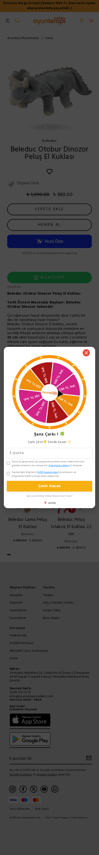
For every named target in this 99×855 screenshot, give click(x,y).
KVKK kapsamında (47, 472)
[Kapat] (86, 352)
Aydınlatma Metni (59, 465)
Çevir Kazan (49, 486)
